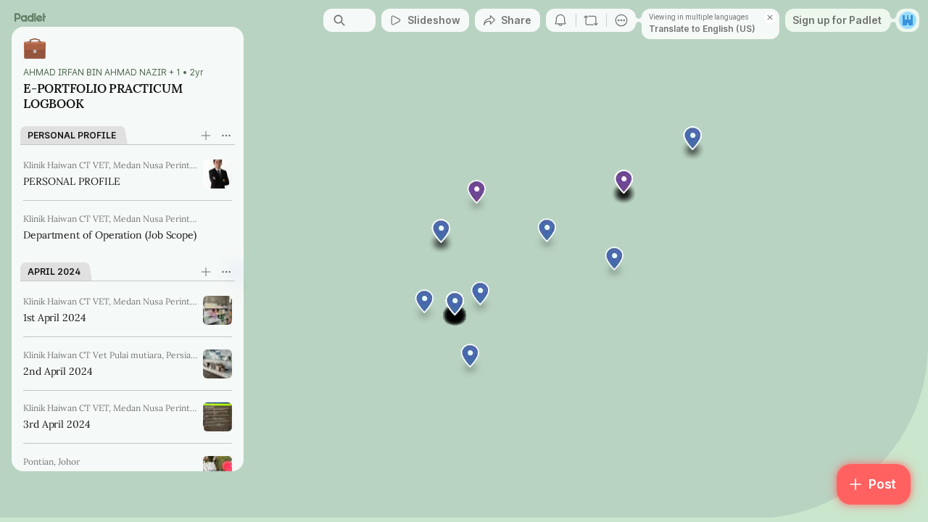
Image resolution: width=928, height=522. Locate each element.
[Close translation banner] (770, 17)
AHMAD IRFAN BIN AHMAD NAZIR (95, 72)
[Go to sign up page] (907, 20)
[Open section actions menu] (226, 135)
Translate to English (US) (702, 28)
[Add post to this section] (206, 135)
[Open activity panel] (560, 20)
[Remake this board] (590, 20)
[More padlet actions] (621, 20)
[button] (455, 308)
